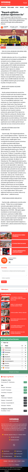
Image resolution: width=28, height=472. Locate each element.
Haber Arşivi (18, 456)
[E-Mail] (9, 262)
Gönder (4, 281)
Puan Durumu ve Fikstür (8, 453)
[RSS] (14, 445)
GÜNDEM (3, 7)
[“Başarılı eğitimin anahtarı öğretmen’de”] (14, 37)
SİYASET (22, 7)
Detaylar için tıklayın (14, 371)
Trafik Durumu (19, 451)
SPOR (16, 7)
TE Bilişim (10, 259)
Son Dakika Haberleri (7, 456)
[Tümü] (26, 289)
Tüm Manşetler (19, 453)
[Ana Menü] (26, 2)
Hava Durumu (6, 451)
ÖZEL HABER (10, 7)
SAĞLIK (22, 461)
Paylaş (4, 47)
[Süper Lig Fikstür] (26, 376)
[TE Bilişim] (4, 260)
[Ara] (24, 2)
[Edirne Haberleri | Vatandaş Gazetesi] (6, 3)
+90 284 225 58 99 (15, 437)
